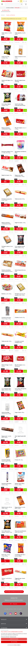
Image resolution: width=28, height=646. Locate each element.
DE (18, 1)
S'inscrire (15, 603)
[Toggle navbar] (2, 4)
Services (3, 623)
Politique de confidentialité (5, 636)
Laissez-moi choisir (14, 639)
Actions (3, 15)
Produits (3, 619)
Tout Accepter (14, 641)
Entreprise (4, 627)
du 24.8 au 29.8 (5, 10)
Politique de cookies (13, 636)
